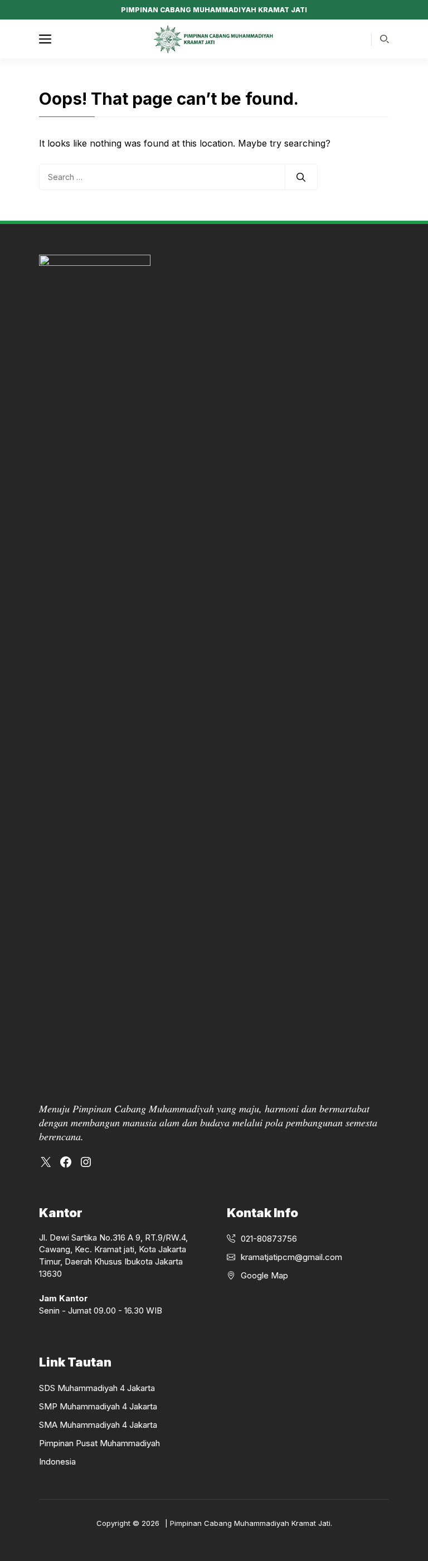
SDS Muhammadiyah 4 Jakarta (97, 1388)
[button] (384, 39)
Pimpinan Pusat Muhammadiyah (99, 1443)
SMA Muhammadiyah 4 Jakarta (98, 1424)
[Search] (301, 177)
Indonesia (57, 1461)
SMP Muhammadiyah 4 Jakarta (98, 1406)
